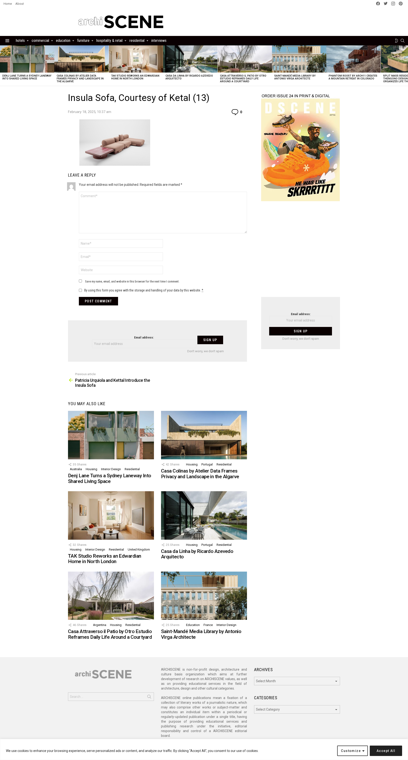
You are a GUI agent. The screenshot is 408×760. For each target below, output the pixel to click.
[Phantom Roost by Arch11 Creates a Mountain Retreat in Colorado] (353, 59)
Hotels (20, 40)
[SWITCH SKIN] (396, 40)
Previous (2, 65)
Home (8, 3)
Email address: (144, 337)
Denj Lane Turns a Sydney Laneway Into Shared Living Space (26, 77)
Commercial (40, 40)
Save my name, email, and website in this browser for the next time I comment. (132, 281)
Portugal (207, 464)
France (208, 625)
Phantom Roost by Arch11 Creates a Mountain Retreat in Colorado (353, 77)
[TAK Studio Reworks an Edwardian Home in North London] (136, 59)
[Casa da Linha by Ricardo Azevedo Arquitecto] (190, 59)
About (19, 3)
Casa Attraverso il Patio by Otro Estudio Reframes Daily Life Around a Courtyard (243, 78)
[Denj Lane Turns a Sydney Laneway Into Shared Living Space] (27, 59)
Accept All (386, 751)
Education (63, 40)
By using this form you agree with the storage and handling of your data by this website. (143, 290)
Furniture (83, 40)
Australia (76, 469)
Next (405, 65)
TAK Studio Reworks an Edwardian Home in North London (135, 77)
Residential (136, 40)
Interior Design (111, 469)
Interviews (158, 40)
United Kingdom (139, 549)
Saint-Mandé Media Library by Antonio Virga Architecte (295, 77)
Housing (91, 469)
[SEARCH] (402, 40)
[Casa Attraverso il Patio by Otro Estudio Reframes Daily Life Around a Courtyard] (245, 59)
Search (149, 697)
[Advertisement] (300, 252)
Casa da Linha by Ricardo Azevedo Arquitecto (189, 77)
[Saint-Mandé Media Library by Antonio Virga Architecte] (299, 59)
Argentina (99, 625)
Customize (351, 751)
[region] (204, 749)
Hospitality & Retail (109, 40)
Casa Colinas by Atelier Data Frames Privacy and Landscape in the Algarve (80, 78)
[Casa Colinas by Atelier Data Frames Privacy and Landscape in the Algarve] (81, 59)
